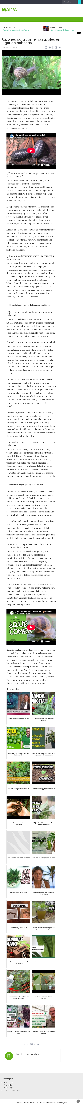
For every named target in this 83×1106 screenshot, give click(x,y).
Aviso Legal (8, 1087)
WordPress (30, 1102)
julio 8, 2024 (7, 47)
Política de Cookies (12, 1090)
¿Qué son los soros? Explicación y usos (62, 30)
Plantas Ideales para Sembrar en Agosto (16, 30)
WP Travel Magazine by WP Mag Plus (52, 1102)
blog (15, 47)
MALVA (9, 10)
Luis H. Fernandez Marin (27, 1054)
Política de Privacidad (8, 1083)
